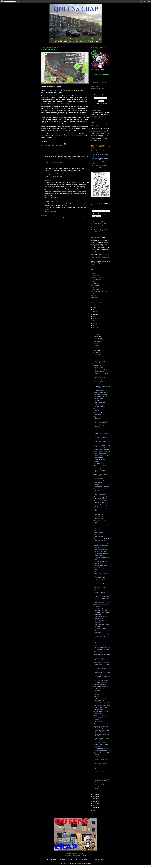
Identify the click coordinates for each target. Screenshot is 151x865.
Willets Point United (96, 232)
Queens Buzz (94, 287)
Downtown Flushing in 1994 (101, 680)
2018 (94, 323)
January (96, 357)
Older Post (86, 217)
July (95, 343)
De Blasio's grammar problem (101, 649)
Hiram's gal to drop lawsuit (100, 384)
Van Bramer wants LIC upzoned (102, 579)
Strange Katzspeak (99, 463)
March (96, 352)
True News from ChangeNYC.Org (99, 230)
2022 (94, 314)
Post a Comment (45, 215)
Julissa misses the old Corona (101, 390)
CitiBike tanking (98, 652)
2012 (94, 796)
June (95, 345)
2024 (94, 309)
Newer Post (43, 217)
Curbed (93, 273)
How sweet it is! (98, 721)
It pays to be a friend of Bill (101, 715)
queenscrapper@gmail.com (75, 856)
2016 (94, 327)
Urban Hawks (94, 297)
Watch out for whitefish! (100, 465)
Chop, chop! (97, 484)
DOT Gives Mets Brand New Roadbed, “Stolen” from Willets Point (99, 154)
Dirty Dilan (96, 400)
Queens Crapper (52, 143)
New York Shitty (95, 285)
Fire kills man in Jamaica (100, 757)
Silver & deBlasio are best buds (102, 750)
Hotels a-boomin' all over (100, 402)
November (97, 334)
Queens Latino (95, 289)
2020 (94, 318)
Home (64, 217)
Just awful (96, 696)
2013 (94, 794)
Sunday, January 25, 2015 (53, 162)
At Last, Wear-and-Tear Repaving (99, 150)
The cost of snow (98, 367)
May (95, 348)
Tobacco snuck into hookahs (101, 724)
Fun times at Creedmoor (100, 645)
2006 (94, 810)
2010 (94, 801)
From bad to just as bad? (100, 359)
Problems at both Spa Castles (101, 596)
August (96, 341)
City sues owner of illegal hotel (101, 486)
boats (47, 145)
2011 (94, 799)
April (95, 350)
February (96, 354)
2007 (94, 808)
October (96, 336)
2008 (94, 805)
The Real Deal (94, 295)
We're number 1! (98, 482)
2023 (94, 312)
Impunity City (94, 283)
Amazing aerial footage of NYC (102, 703)
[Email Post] (64, 143)
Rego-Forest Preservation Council (99, 226)
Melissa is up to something (101, 543)
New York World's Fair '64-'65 (98, 224)
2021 (94, 316)
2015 (94, 330)
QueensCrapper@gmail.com (98, 88)
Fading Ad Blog (95, 275)
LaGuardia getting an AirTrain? (101, 545)
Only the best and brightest (101, 598)
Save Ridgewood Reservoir (98, 228)
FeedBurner (104, 103)
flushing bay (53, 145)
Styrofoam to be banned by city (102, 705)
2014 (94, 792)
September (97, 339)
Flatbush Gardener (96, 277)
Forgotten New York (96, 279)
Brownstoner (94, 271)
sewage (59, 145)
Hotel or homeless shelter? (101, 373)
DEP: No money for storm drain (102, 638)
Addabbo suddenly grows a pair (102, 449)
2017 (94, 325)
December (97, 332)
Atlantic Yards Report (96, 269)
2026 (94, 305)
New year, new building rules (101, 686)
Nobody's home (98, 632)
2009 (94, 803)
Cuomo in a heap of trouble (101, 428)
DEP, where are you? (99, 590)
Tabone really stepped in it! (101, 748)
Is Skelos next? (98, 365)
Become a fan (94, 203)
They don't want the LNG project (102, 647)
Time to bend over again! (100, 565)
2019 (94, 321)
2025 (94, 307)
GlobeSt (93, 281)
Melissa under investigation (101, 524)
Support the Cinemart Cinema (101, 662)
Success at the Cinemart (100, 551)
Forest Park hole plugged (100, 742)
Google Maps (97, 263)
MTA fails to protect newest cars (102, 468)
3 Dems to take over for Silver (101, 431)
